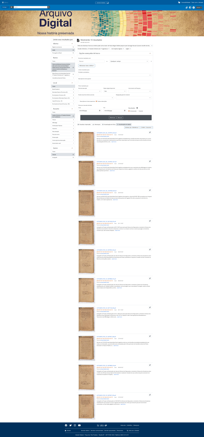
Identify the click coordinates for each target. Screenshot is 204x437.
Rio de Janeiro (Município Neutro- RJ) (63, 98)
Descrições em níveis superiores (87, 101)
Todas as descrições (102, 101)
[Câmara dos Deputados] (98, 425)
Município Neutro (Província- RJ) (63, 92)
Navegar (4, 7)
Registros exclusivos (63, 47)
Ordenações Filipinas (63, 126)
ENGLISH (123, 425)
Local (55, 83)
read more (113, 141)
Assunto (56, 109)
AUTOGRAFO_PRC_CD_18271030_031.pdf (106, 221)
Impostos (63, 129)
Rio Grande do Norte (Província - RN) (63, 104)
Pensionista (120, 430)
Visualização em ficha (109, 124)
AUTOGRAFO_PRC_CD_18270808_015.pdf (106, 279)
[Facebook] (66, 425)
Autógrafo (63, 158)
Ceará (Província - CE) (63, 101)
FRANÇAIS (136, 425)
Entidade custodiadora (83, 72)
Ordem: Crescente (146, 127)
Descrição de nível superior (84, 78)
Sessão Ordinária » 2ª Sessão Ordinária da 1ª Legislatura (63, 115)
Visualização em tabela (124, 124)
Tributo (63, 120)
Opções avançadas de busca (89, 53)
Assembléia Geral (105, 136)
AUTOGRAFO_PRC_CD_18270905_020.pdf (106, 250)
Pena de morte (63, 135)
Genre (55, 148)
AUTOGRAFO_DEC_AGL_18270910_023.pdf (106, 133)
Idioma (55, 43)
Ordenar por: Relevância (131, 127)
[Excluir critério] (151, 61)
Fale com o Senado (197, 2)
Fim (104, 107)
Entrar (198, 7)
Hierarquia (97, 124)
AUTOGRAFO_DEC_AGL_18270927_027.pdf (106, 161)
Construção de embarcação (63, 141)
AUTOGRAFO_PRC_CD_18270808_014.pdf (106, 365)
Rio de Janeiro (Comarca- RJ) (63, 95)
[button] (179, 2)
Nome (55, 58)
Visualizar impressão (85, 124)
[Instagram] (75, 425)
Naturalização (63, 132)
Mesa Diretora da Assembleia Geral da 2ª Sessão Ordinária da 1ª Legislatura (63, 74)
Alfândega (63, 123)
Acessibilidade (186, 2)
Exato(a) (141, 111)
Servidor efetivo (85, 430)
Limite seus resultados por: (63, 40)
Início (79, 107)
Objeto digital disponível (109, 88)
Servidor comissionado (97, 430)
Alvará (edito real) (63, 144)
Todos (53, 61)
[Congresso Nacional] (102, 425)
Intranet (68, 430)
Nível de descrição (82, 88)
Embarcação (63, 138)
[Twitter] (70, 425)
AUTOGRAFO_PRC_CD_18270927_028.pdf (106, 336)
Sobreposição (133, 111)
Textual (63, 155)
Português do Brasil (63, 53)
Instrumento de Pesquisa (134, 88)
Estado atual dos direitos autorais (86, 95)
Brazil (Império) (63, 89)
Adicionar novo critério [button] (86, 65)
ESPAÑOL (129, 425)
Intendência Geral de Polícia (63, 78)
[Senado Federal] (102, 3)
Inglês (63, 50)
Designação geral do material (123, 95)
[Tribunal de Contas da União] (105, 425)
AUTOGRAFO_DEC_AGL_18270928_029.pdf (106, 190)
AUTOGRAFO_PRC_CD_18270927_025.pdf (106, 395)
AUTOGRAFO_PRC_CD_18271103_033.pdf (106, 308)
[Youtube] (79, 425)
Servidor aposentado (110, 430)
